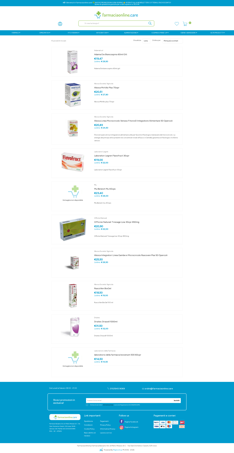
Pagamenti (104, 421)
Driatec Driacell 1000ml (105, 321)
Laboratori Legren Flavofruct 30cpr (111, 155)
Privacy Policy (105, 425)
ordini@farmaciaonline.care (159, 388)
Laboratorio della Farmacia (104, 351)
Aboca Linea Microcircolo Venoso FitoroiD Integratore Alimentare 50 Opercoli (133, 120)
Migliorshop (117, 450)
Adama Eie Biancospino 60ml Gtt (110, 54)
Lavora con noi (106, 433)
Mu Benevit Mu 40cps (105, 189)
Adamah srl (98, 50)
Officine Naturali (100, 218)
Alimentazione (130, 33)
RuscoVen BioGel (102, 288)
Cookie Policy (89, 429)
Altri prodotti (216, 33)
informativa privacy (108, 405)
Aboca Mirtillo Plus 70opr (106, 87)
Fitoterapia (73, 33)
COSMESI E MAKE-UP (159, 33)
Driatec (97, 318)
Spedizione (88, 421)
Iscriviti (177, 400)
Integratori (101, 33)
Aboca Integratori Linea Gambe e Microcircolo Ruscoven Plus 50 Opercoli (130, 255)
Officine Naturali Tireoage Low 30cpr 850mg (116, 222)
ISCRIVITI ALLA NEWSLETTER (137, 3)
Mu (95, 185)
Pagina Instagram (131, 427)
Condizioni (88, 425)
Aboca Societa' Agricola (103, 84)
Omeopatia (44, 33)
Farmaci (15, 33)
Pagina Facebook (131, 422)
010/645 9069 (117, 388)
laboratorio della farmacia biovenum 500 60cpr (117, 354)
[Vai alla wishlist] (176, 25)
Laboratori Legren (101, 152)
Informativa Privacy (107, 429)
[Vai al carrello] (185, 25)
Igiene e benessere (188, 33)
